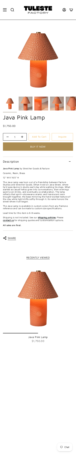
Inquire (62, 136)
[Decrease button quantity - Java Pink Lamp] (8, 137)
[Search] (12, 10)
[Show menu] (4, 10)
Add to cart (39, 136)
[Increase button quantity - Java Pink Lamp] (22, 137)
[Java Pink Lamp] (38, 298)
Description (11, 161)
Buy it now (38, 146)
